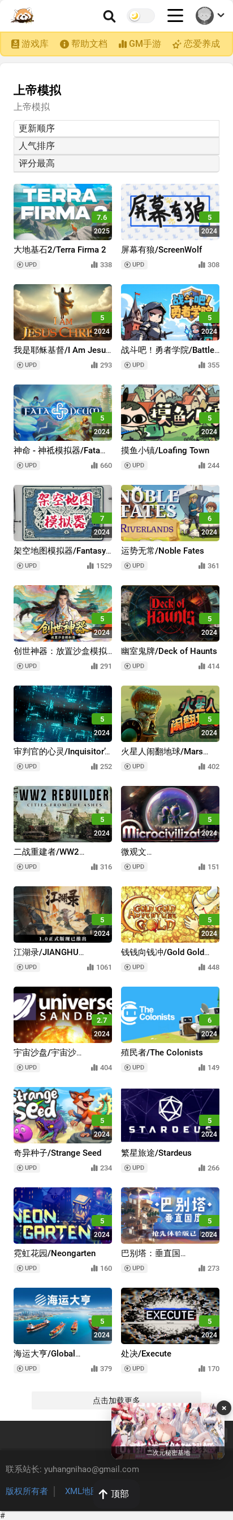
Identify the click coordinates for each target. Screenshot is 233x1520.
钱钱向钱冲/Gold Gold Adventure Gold (162, 957)
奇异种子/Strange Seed (57, 1153)
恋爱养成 (202, 43)
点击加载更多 (116, 1400)
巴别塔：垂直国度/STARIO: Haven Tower (167, 1258)
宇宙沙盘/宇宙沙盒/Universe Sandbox (53, 1058)
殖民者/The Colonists (162, 1053)
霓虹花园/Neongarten (55, 1253)
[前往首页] (23, 15)
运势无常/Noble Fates (162, 551)
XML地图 (82, 1491)
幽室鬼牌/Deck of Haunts (169, 651)
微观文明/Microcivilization (158, 857)
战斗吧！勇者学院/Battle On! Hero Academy (167, 355)
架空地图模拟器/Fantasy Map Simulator (60, 556)
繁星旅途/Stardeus (156, 1153)
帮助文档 (89, 43)
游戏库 (35, 43)
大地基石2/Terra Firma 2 (60, 250)
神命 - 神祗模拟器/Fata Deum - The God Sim (57, 455)
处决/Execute (146, 1354)
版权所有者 (27, 1491)
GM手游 (145, 43)
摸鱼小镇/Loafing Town (165, 450)
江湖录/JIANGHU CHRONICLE (46, 957)
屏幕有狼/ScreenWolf (161, 250)
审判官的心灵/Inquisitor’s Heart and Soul (61, 756)
